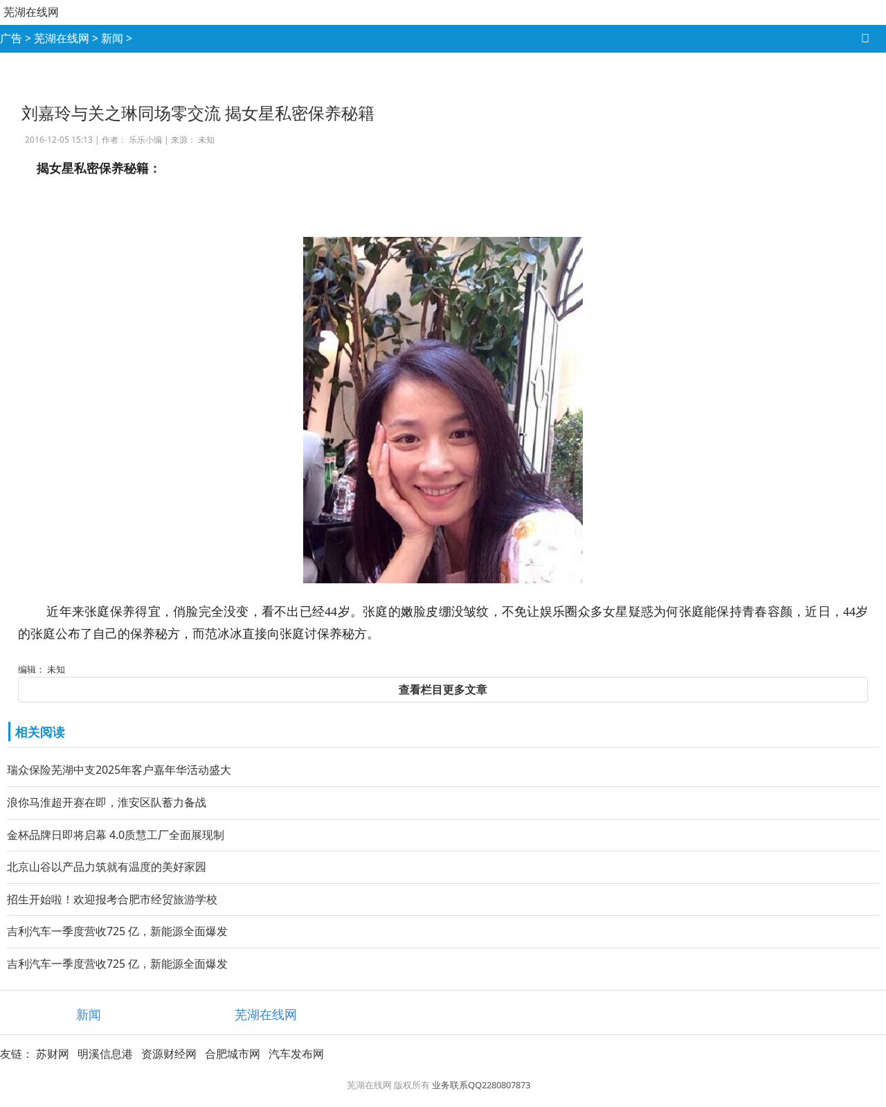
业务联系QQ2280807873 (481, 1085)
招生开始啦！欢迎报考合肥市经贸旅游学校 (112, 899)
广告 (11, 38)
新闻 (112, 38)
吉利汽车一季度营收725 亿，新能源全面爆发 (117, 931)
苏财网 (52, 1053)
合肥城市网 (232, 1053)
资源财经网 (169, 1053)
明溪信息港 (105, 1053)
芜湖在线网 (31, 11)
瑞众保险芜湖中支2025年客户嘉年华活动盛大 (119, 769)
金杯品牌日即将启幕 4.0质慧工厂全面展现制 (115, 834)
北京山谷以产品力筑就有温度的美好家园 (106, 866)
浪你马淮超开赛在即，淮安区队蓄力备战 (106, 802)
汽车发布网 (296, 1053)
